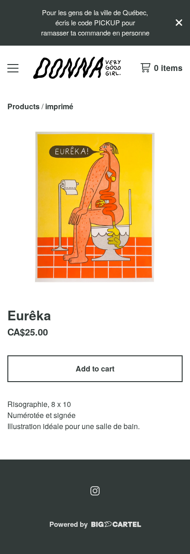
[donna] (77, 68)
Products (23, 106)
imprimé (59, 106)
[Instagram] (95, 491)
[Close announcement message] (179, 22)
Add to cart (95, 368)
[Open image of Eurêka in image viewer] (95, 207)
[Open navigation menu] (13, 68)
